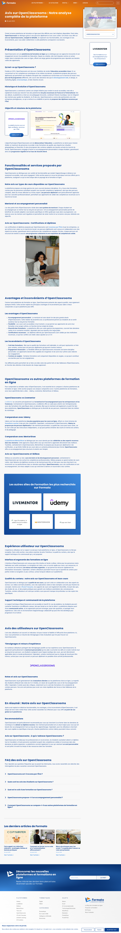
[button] (42, 774)
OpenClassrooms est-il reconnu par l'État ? (25, 774)
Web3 (75, 3)
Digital (64, 3)
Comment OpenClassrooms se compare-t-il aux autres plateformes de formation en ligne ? (42, 806)
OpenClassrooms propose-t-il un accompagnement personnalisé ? (35, 797)
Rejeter (99, 929)
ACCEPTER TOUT (112, 929)
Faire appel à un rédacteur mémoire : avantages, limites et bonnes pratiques (15, 848)
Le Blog (85, 3)
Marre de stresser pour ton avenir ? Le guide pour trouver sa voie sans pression (68, 848)
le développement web (60, 78)
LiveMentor (8, 402)
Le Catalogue (53, 3)
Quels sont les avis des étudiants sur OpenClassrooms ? (30, 782)
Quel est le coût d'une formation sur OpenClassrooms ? (30, 790)
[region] (60, 928)
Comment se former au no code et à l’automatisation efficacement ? (41, 848)
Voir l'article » (8, 855)
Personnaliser (88, 929)
